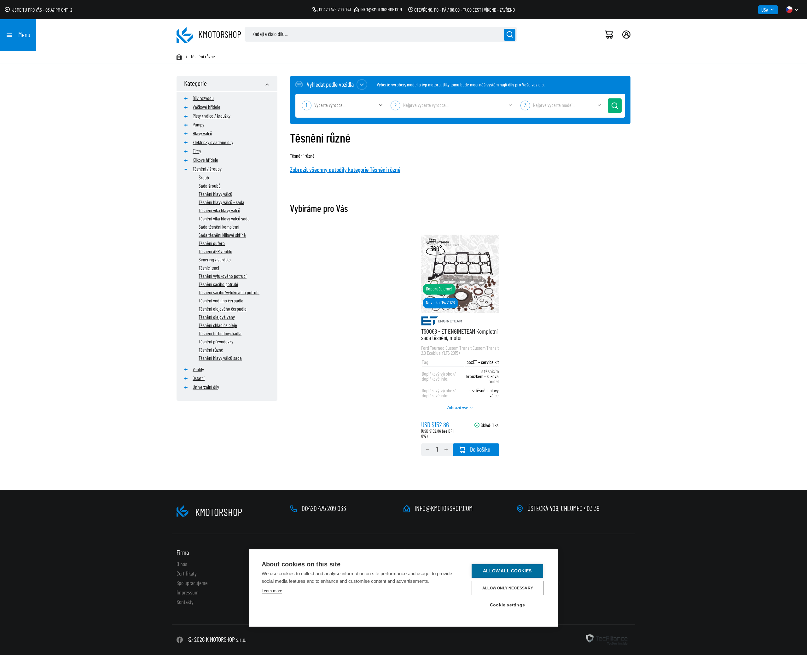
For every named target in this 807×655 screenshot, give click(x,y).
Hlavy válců (202, 133)
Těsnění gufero (212, 243)
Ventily (198, 369)
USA (764, 10)
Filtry (197, 151)
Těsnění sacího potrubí (218, 284)
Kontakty (185, 602)
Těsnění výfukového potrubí (223, 276)
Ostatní (199, 378)
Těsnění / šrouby (207, 169)
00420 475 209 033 (335, 9)
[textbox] (341, 105)
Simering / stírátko (215, 259)
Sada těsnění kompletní (219, 227)
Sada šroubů (210, 186)
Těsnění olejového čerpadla (223, 309)
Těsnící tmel (209, 268)
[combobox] (341, 105)
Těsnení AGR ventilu (215, 251)
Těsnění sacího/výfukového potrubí (229, 292)
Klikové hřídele (205, 160)
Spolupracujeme (192, 583)
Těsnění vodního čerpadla (221, 300)
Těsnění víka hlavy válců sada (224, 218)
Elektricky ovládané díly (213, 142)
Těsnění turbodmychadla (220, 333)
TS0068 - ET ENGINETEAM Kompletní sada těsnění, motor (459, 335)
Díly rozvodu (203, 98)
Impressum (188, 593)
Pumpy (198, 124)
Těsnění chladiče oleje (218, 325)
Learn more (272, 590)
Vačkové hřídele (206, 107)
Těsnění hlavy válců (215, 194)
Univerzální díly (206, 387)
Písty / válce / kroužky (211, 116)
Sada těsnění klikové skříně (222, 235)
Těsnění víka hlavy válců (219, 210)
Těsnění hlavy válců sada (220, 358)
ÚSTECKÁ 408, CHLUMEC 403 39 (563, 508)
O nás (182, 564)
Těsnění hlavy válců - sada (221, 202)
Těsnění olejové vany (217, 317)
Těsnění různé (211, 350)
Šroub (204, 177)
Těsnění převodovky (216, 341)
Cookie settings (507, 605)
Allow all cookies (507, 571)
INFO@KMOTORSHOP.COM (444, 508)
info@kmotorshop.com (381, 9)
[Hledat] (509, 35)
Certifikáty (187, 574)
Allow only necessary (507, 588)
